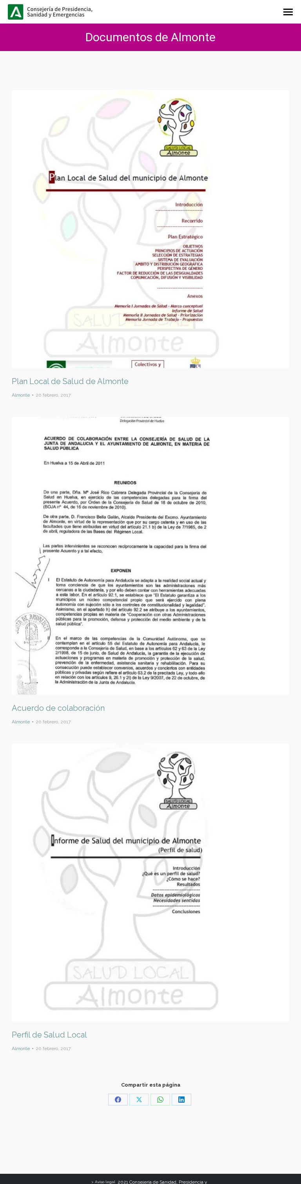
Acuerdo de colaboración (58, 708)
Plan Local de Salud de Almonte (70, 381)
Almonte (21, 395)
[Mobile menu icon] (288, 12)
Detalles (161, 229)
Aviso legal (105, 1182)
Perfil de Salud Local (49, 1034)
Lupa (140, 229)
